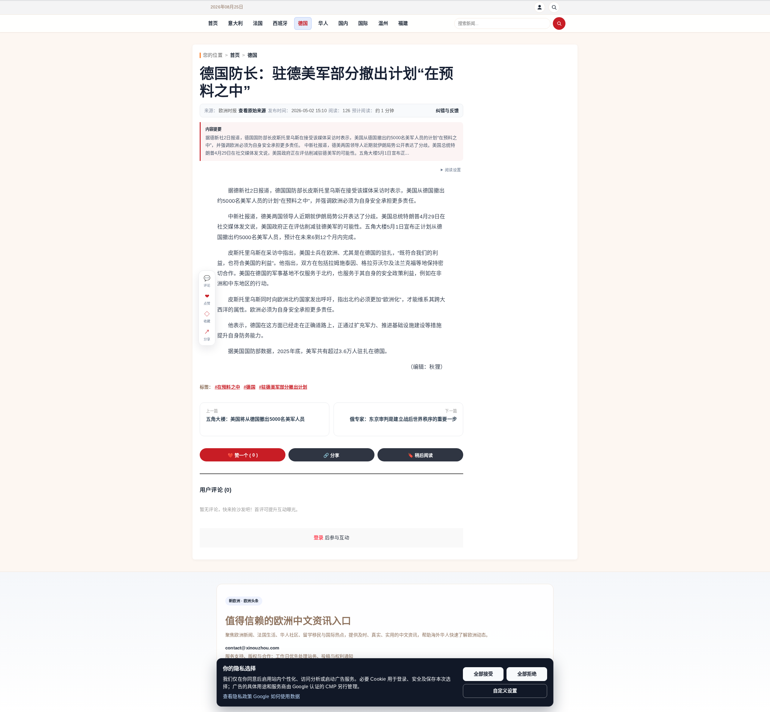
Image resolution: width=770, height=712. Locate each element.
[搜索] (559, 23)
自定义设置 (505, 690)
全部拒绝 (527, 674)
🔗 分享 (331, 455)
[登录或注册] (539, 7)
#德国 (249, 387)
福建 (403, 23)
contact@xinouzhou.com (252, 647)
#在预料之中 (227, 387)
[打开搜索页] (554, 7)
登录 (318, 537)
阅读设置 (453, 170)
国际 (363, 23)
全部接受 (483, 674)
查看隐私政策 (237, 696)
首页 (213, 23)
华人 (323, 23)
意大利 (235, 23)
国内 (343, 23)
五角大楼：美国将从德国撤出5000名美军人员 (255, 419)
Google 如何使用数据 (276, 696)
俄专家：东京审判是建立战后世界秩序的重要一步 (403, 419)
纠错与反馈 (447, 110)
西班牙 (280, 23)
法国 (258, 23)
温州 (383, 23)
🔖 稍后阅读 (420, 455)
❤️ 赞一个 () (243, 455)
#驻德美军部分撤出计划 (283, 387)
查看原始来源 (252, 110)
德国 (303, 23)
